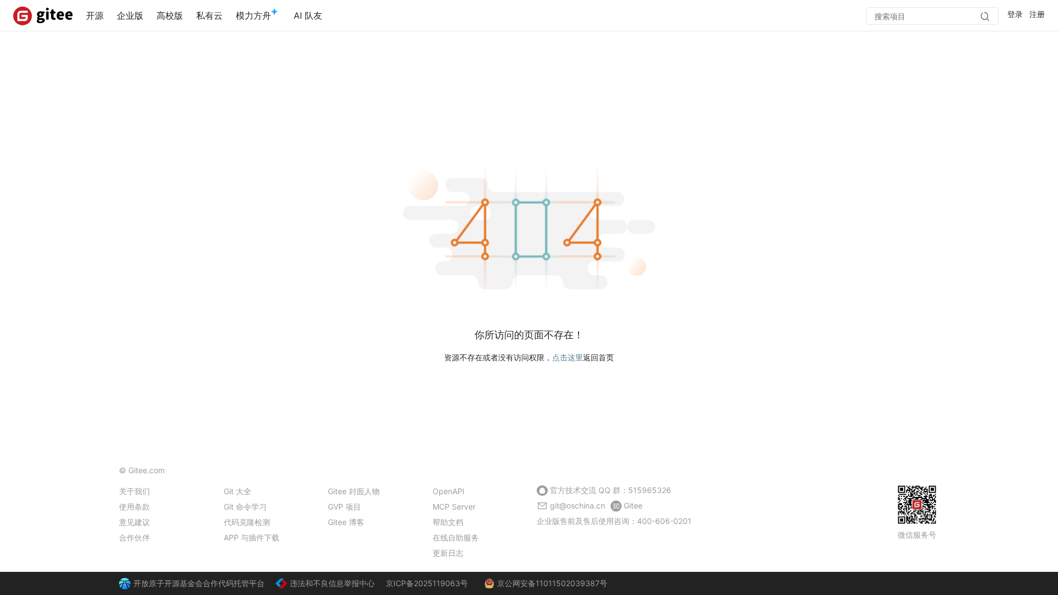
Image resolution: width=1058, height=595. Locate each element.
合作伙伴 (134, 537)
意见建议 (134, 522)
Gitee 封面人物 (354, 491)
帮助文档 (448, 522)
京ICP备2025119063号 (427, 583)
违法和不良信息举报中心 (332, 583)
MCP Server (454, 506)
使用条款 (134, 506)
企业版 (130, 15)
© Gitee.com (142, 470)
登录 (1015, 14)
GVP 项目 (344, 506)
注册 (1037, 14)
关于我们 (134, 491)
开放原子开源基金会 (168, 583)
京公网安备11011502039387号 (552, 583)
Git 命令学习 (245, 506)
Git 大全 (237, 491)
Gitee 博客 (346, 522)
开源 (95, 15)
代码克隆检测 (247, 522)
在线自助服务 (456, 537)
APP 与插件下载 (251, 537)
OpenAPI (449, 491)
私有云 (209, 15)
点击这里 (567, 357)
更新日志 (448, 553)
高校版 (169, 15)
